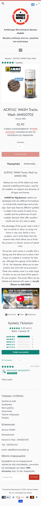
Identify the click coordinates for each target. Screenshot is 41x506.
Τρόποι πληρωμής (10, 414)
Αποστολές (30, 163)
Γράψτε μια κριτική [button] (20, 352)
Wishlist (5, 417)
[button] (8, 62)
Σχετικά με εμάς (9, 401)
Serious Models (32, 489)
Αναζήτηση (7, 404)
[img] (8, 366)
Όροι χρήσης (8, 407)
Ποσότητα (20, 142)
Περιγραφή (13, 163)
